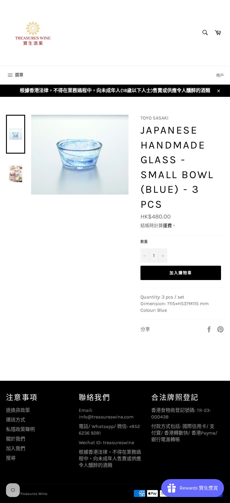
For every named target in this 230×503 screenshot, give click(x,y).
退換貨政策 (18, 410)
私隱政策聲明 (20, 429)
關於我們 (15, 439)
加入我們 (15, 448)
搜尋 (11, 458)
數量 (144, 242)
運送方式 (15, 420)
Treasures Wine (33, 493)
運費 (167, 225)
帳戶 (220, 75)
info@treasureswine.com (106, 417)
